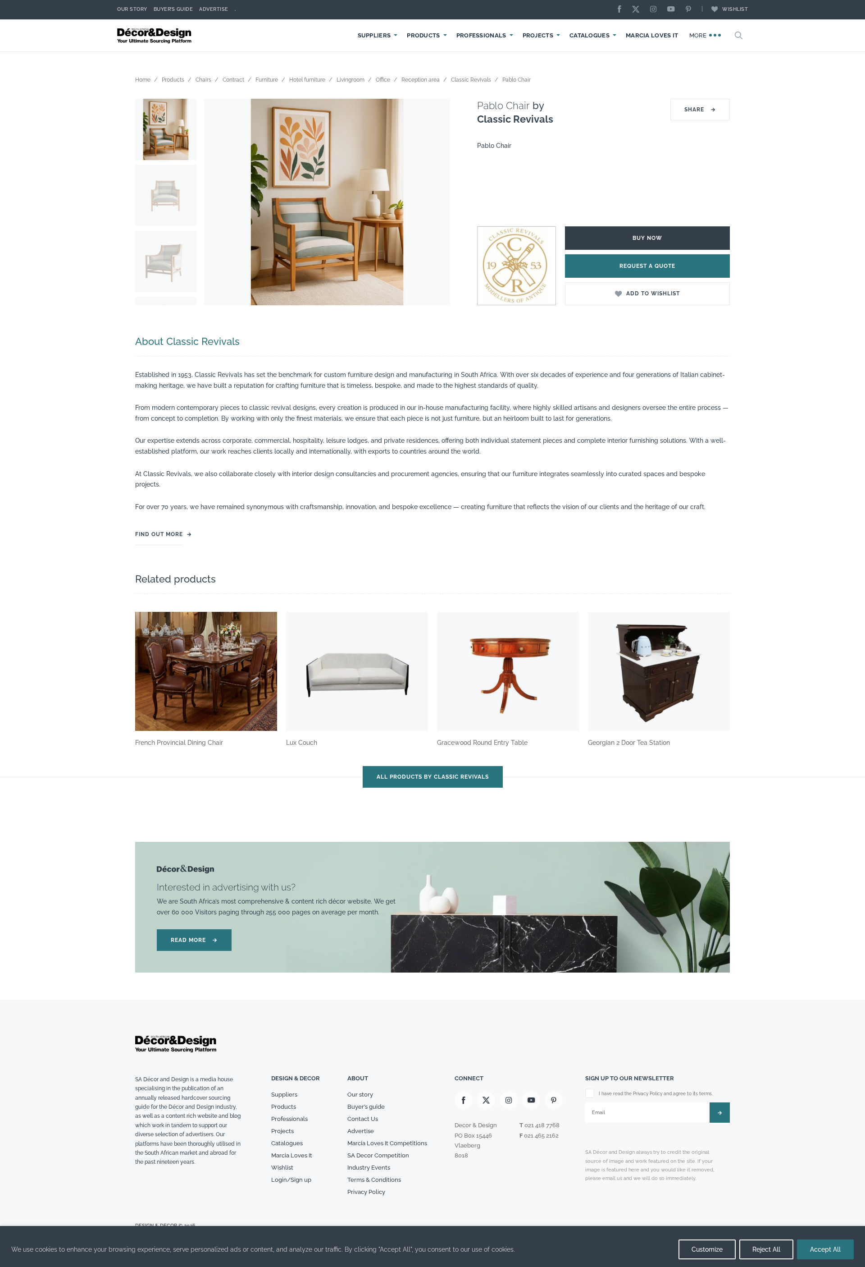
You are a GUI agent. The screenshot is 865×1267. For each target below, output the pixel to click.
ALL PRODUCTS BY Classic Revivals (433, 777)
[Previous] (217, 202)
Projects (538, 35)
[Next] (436, 202)
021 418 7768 (542, 1125)
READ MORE (194, 940)
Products (423, 35)
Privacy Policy (366, 1192)
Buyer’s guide (366, 1106)
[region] (432, 1246)
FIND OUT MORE (159, 534)
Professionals (481, 35)
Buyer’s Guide (173, 9)
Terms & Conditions (374, 1179)
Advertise (213, 9)
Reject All (766, 1249)
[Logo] (155, 35)
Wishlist (735, 9)
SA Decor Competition (378, 1155)
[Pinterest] (691, 9)
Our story (132, 9)
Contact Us (362, 1119)
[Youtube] (673, 9)
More (699, 35)
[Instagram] (655, 9)
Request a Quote (647, 266)
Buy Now (647, 238)
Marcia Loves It (652, 35)
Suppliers (374, 35)
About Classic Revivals (187, 341)
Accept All (825, 1249)
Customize (707, 1249)
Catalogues (589, 35)
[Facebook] (622, 9)
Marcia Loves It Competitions (387, 1143)
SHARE (700, 109)
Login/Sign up (291, 1179)
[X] (638, 9)
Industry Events (368, 1167)
